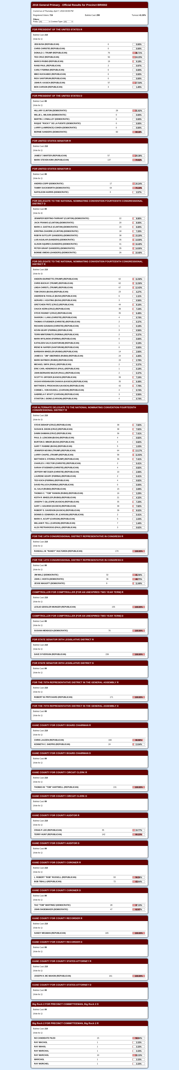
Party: (35, 22)
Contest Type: (57, 22)
